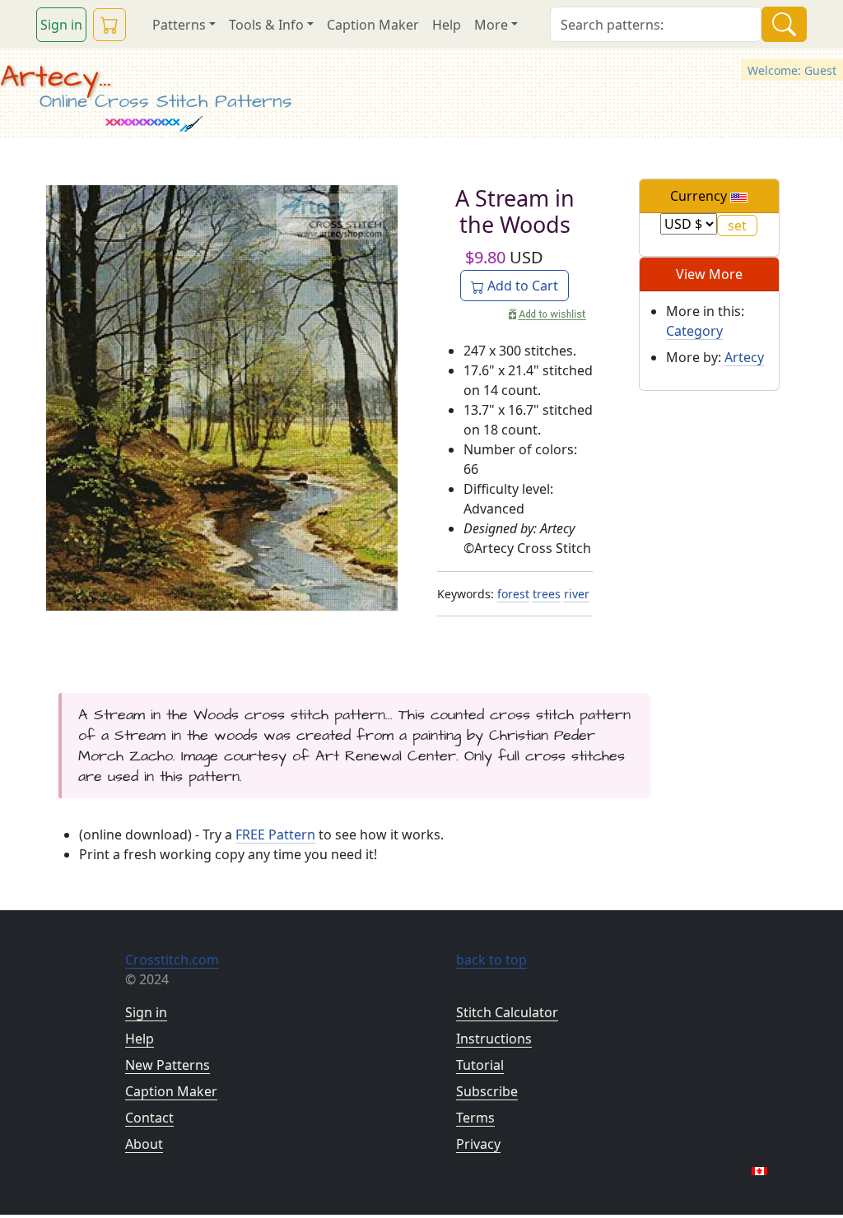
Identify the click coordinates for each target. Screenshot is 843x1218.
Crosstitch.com (172, 960)
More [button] (491, 25)
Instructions (494, 1039)
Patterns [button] (179, 25)
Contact (149, 1118)
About (144, 1144)
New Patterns (167, 1065)
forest (513, 594)
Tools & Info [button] (266, 25)
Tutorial (480, 1065)
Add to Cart (521, 286)
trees (547, 594)
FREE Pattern (275, 834)
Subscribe (487, 1091)
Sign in (61, 25)
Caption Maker (373, 25)
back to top (491, 960)
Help (446, 25)
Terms (475, 1118)
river (576, 594)
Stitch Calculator (507, 1012)
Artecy (744, 357)
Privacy (478, 1144)
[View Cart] (109, 24)
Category (694, 331)
